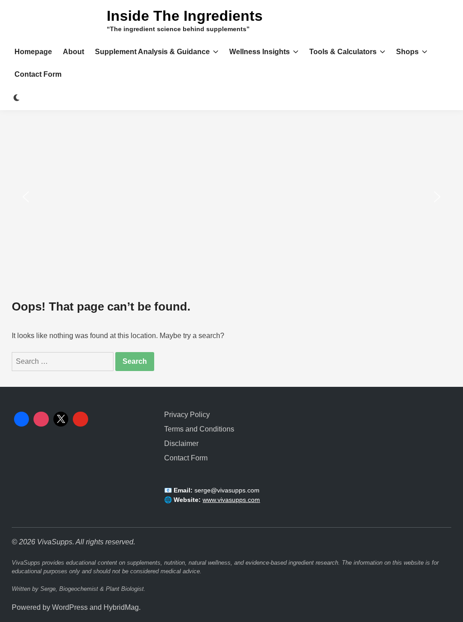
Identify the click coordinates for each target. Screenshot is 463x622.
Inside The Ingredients (185, 16)
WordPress (70, 607)
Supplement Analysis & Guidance (152, 52)
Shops (407, 52)
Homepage (33, 52)
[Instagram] (41, 419)
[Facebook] (22, 419)
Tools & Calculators (343, 52)
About (73, 52)
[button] (26, 197)
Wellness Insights (259, 52)
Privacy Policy (187, 414)
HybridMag (121, 607)
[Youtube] (80, 419)
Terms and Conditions (199, 429)
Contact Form (37, 74)
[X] (61, 419)
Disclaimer (181, 443)
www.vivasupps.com (231, 499)
